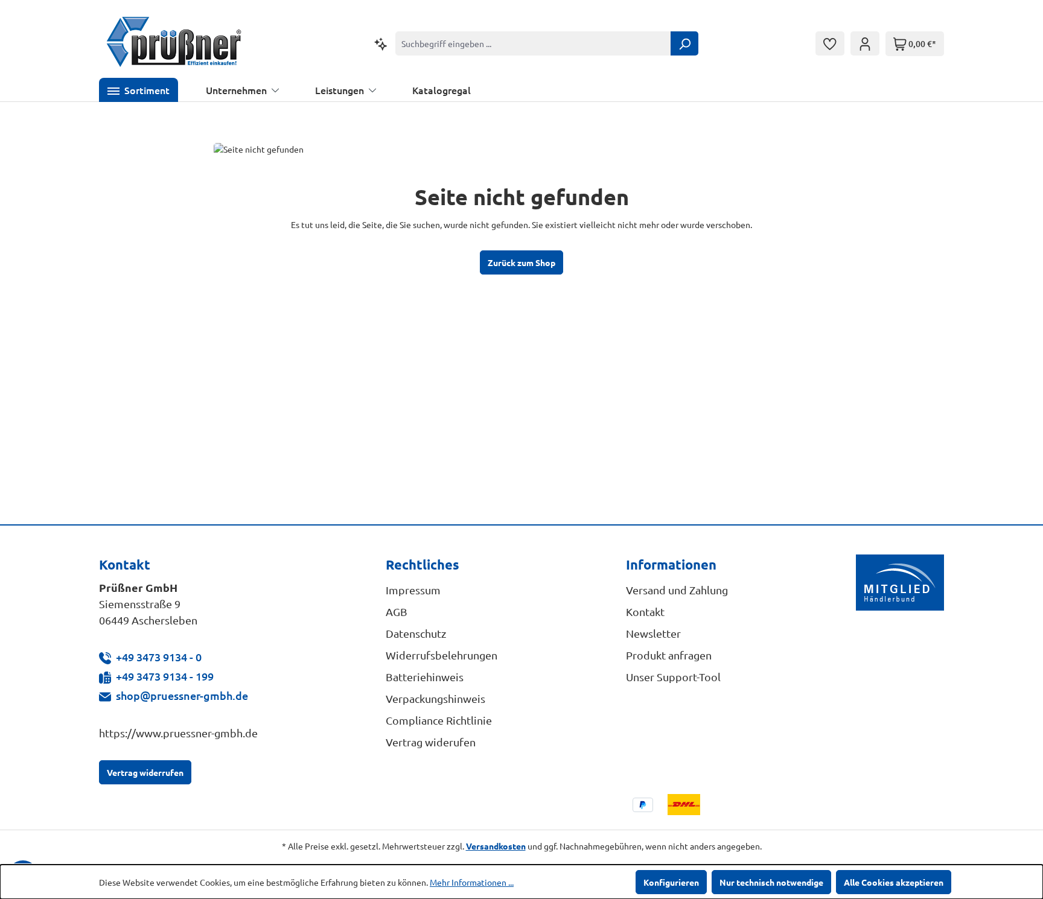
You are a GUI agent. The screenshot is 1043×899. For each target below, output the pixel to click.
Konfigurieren (671, 882)
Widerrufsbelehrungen (441, 655)
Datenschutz (416, 633)
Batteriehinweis (425, 676)
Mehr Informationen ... (472, 882)
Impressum (413, 589)
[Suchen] (684, 43)
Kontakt (645, 611)
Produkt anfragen (669, 655)
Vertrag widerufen (431, 741)
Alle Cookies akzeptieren (893, 882)
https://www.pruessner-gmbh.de (178, 732)
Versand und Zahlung (677, 589)
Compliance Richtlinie (439, 720)
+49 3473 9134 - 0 (159, 657)
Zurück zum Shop (521, 262)
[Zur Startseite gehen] (174, 43)
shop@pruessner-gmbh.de (182, 695)
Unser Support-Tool (673, 676)
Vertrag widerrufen (145, 772)
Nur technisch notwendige (771, 882)
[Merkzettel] (829, 43)
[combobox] (533, 43)
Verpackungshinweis (435, 698)
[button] (138, 90)
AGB (396, 611)
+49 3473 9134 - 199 (165, 676)
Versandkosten (496, 845)
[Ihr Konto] (864, 43)
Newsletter (653, 633)
